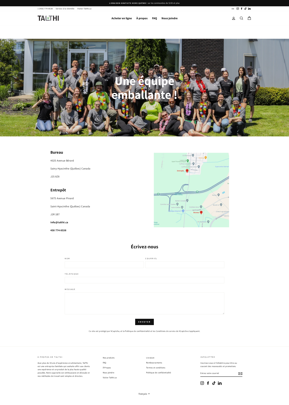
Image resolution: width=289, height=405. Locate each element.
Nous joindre (170, 18)
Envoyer (144, 322)
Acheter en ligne (122, 18)
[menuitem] (232, 8)
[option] (144, 3)
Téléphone (72, 274)
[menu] (233, 8)
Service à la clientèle (65, 8)
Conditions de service (166, 331)
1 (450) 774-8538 (45, 8)
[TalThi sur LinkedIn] (220, 383)
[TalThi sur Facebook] (208, 383)
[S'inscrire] (240, 373)
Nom (67, 258)
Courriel (151, 258)
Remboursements (154, 362)
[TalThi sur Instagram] (202, 383)
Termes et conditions (155, 367)
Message (70, 289)
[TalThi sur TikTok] (214, 383)
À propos (142, 18)
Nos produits (109, 357)
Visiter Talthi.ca (84, 8)
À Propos (107, 367)
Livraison (150, 357)
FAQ (154, 18)
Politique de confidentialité (137, 331)
